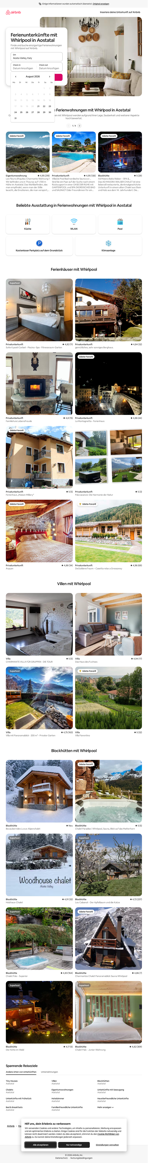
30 (50, 112)
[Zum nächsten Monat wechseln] (49, 76)
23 (50, 106)
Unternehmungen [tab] (49, 1072)
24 (15, 112)
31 (16, 118)
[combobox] (36, 58)
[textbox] (23, 68)
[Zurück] (68, 125)
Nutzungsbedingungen (81, 1158)
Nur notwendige (74, 1145)
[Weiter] (79, 125)
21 (38, 106)
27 (32, 112)
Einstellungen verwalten (107, 1145)
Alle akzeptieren (40, 1145)
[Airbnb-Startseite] (13, 12)
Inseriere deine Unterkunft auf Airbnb (120, 12)
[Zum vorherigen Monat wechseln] (16, 76)
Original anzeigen (101, 3)
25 (21, 112)
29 (44, 112)
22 (44, 106)
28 (38, 112)
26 (27, 112)
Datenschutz (61, 1158)
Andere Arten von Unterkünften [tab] (21, 1072)
